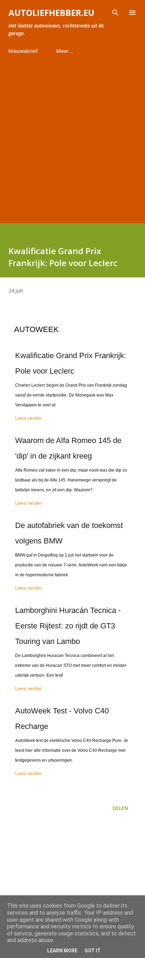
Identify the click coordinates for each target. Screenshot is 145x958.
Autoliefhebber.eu (51, 12)
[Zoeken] (115, 12)
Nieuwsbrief (23, 51)
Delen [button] (120, 808)
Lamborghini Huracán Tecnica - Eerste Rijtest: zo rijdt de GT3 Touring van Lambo (68, 626)
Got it (92, 950)
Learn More (62, 950)
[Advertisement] (72, 135)
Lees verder (28, 418)
